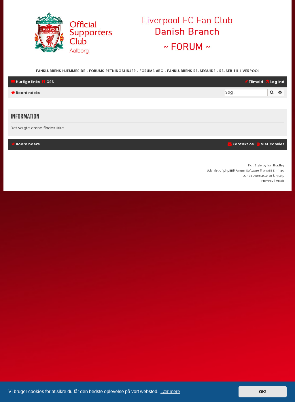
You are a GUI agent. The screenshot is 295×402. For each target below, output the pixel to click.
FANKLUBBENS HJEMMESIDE (60, 70)
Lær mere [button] (170, 391)
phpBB (228, 170)
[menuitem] (47, 82)
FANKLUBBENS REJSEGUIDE (191, 70)
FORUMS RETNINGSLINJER (112, 70)
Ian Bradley (275, 165)
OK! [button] (262, 391)
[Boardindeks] (147, 34)
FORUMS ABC (151, 70)
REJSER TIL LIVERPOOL (239, 70)
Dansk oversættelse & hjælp (263, 176)
